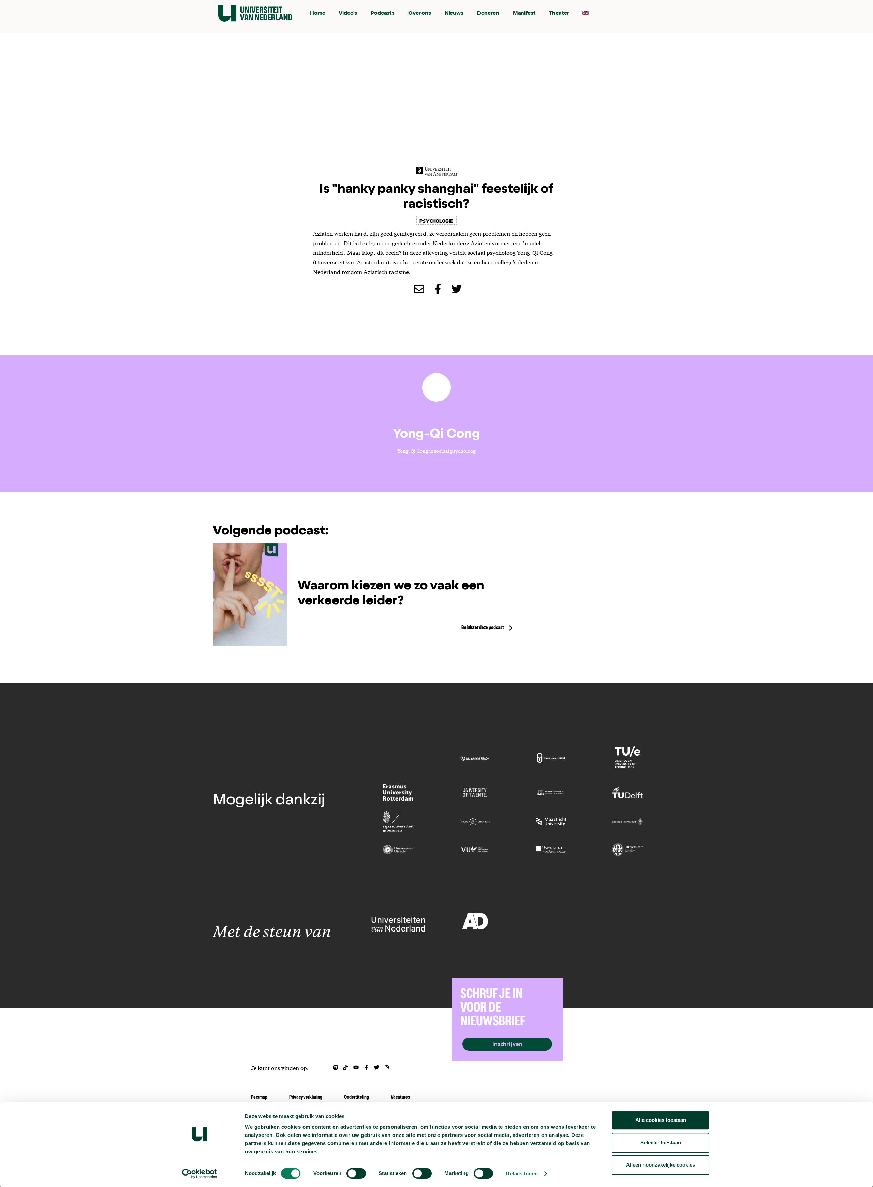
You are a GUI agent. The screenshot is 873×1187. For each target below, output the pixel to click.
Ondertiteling (356, 1097)
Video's (348, 13)
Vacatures (400, 1097)
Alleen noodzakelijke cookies (660, 1165)
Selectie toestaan (660, 1142)
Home (317, 13)
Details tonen (521, 1173)
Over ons (419, 13)
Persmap (259, 1097)
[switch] (356, 1173)
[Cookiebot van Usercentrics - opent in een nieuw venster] (200, 1174)
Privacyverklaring (305, 1097)
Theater (559, 13)
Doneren (488, 13)
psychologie (436, 220)
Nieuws (454, 13)
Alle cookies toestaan (660, 1120)
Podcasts (383, 13)
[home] (255, 13)
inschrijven (507, 1044)
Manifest (524, 13)
